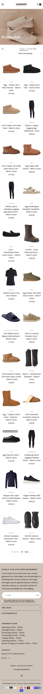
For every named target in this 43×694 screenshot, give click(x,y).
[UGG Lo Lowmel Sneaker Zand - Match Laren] (31, 317)
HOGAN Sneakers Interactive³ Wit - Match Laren (11, 539)
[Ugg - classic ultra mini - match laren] (31, 69)
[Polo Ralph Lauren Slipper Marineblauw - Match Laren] (11, 317)
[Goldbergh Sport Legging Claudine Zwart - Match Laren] (31, 439)
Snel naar (6, 608)
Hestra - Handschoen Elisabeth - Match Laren (31, 377)
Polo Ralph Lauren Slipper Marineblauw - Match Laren (11, 336)
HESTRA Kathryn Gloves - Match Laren (31, 537)
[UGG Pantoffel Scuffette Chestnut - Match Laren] (31, 398)
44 (22, 552)
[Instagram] (21, 676)
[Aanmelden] (38, 595)
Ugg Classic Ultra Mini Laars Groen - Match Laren (31, 296)
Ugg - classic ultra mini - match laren (32, 86)
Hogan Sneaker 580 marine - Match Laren (31, 496)
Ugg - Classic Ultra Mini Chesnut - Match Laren (11, 88)
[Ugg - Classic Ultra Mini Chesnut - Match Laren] (11, 69)
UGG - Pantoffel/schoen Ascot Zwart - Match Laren (11, 253)
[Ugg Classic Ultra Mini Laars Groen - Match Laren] (31, 276)
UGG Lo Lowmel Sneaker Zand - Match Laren (31, 336)
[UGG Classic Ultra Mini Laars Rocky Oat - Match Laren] (11, 150)
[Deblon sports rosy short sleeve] (11, 276)
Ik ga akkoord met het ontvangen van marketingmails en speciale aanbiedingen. (19, 601)
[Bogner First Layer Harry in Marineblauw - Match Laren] (11, 479)
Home (4, 12)
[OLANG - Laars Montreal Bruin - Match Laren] (31, 233)
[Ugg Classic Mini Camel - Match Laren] (31, 150)
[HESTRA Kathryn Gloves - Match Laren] (31, 520)
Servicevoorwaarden (25, 666)
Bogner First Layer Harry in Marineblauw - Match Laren (11, 498)
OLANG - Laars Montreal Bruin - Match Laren (32, 252)
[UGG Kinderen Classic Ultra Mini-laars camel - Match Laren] (11, 358)
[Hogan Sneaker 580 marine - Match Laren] (31, 479)
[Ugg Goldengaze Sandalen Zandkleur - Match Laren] (31, 190)
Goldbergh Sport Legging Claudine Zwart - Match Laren (32, 458)
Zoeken (13, 666)
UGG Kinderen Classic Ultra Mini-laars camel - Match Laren (11, 377)
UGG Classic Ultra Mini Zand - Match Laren (11, 126)
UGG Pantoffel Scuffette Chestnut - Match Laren (32, 417)
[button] (6, 658)
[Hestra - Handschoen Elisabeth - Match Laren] (31, 358)
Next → (28, 552)
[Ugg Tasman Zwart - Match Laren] (11, 439)
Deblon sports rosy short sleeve (11, 294)
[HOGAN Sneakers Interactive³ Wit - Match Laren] (11, 520)
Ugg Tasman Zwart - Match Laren (11, 456)
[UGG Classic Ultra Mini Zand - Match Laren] (11, 109)
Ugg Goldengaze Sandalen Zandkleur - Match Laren (31, 209)
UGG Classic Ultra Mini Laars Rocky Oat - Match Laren (11, 169)
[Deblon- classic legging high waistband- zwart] (31, 109)
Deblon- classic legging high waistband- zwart (31, 128)
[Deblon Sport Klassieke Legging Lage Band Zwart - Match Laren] (11, 190)
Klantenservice (9, 613)
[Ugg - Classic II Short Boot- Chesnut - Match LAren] (11, 398)
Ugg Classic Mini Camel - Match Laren (31, 167)
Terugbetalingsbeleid (21, 669)
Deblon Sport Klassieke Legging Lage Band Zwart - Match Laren (11, 210)
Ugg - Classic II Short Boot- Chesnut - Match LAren (11, 417)
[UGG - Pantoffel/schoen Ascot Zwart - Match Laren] (11, 233)
